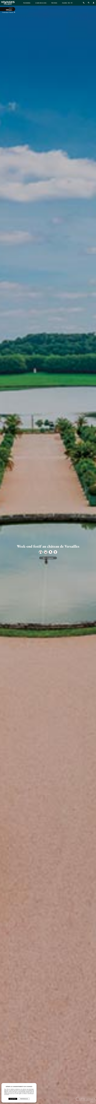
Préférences (24, 1098)
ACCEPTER (13, 1098)
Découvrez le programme (48, 558)
